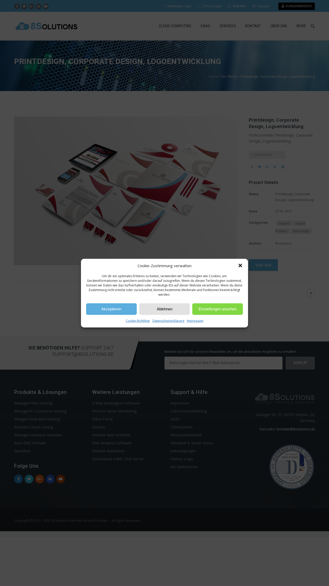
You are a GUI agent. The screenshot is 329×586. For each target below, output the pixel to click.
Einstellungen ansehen (217, 309)
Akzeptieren (111, 309)
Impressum (195, 320)
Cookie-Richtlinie (138, 320)
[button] (240, 265)
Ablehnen (164, 309)
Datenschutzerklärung (168, 320)
